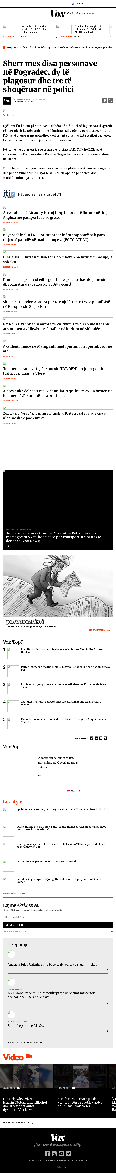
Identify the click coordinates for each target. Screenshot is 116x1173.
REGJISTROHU (14, 924)
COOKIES (81, 1160)
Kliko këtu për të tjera (97, 630)
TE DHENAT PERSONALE (58, 1160)
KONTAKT (35, 1160)
